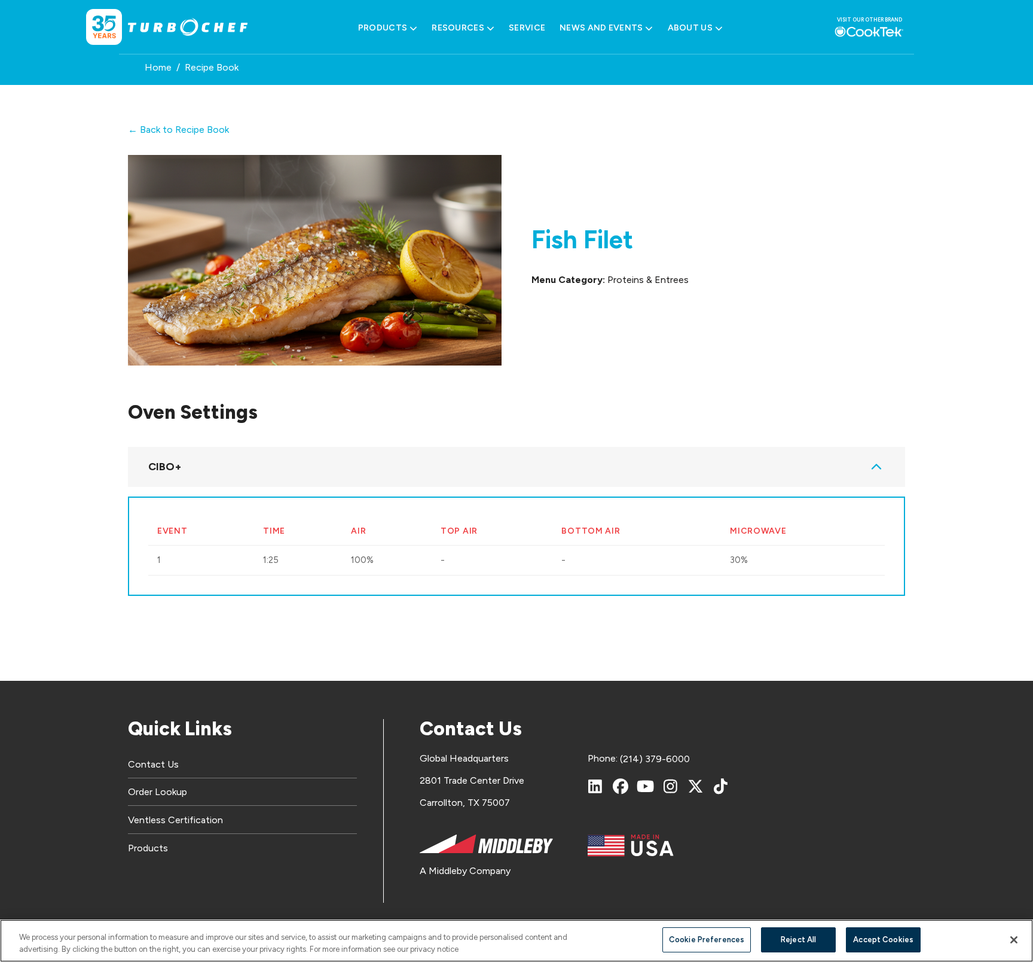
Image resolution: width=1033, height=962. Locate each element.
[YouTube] (645, 786)
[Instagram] (671, 786)
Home (158, 67)
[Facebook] (620, 786)
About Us (690, 28)
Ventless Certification (175, 820)
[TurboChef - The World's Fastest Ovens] (187, 27)
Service (527, 28)
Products (382, 28)
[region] (516, 941)
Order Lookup (157, 791)
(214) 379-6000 (655, 759)
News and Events (601, 28)
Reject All (798, 939)
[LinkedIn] (595, 786)
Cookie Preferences (706, 939)
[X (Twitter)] (696, 786)
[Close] (1014, 940)
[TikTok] (721, 786)
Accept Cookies (883, 939)
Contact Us (153, 764)
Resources (458, 28)
